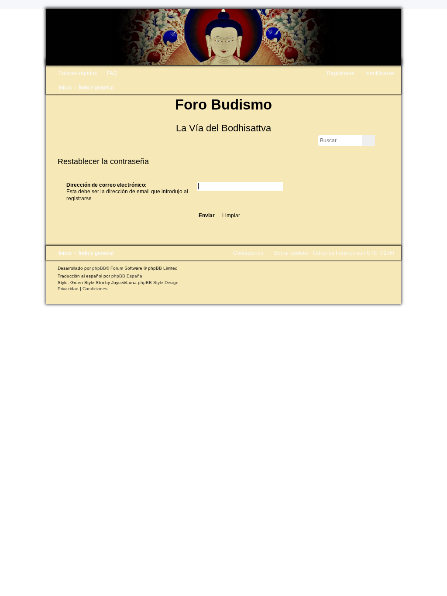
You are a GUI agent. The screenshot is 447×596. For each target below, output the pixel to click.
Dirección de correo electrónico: (106, 185)
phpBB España (126, 276)
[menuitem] (108, 73)
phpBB (99, 268)
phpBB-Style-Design (158, 282)
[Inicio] (223, 37)
